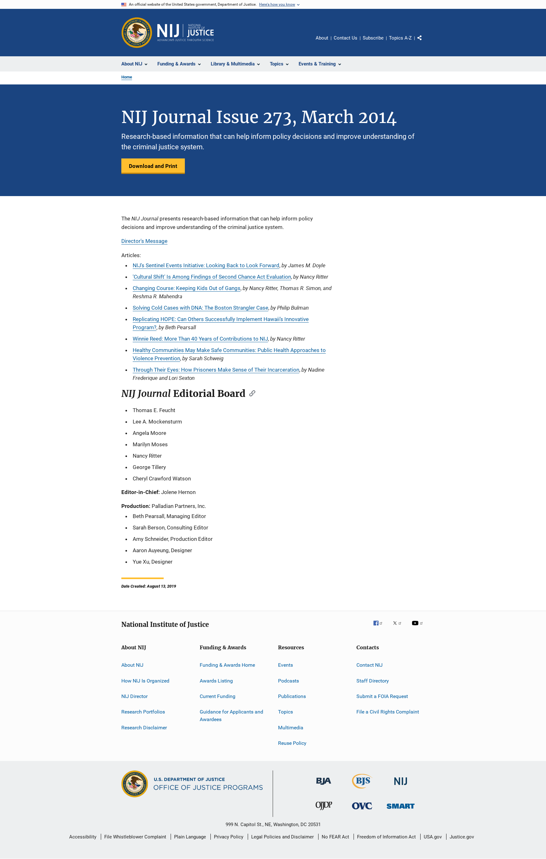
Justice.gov (462, 837)
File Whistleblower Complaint (135, 837)
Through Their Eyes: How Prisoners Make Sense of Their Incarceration (216, 370)
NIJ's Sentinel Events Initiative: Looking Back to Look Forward (206, 265)
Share (424, 42)
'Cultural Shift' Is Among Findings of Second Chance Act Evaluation (212, 277)
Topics (285, 712)
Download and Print (153, 166)
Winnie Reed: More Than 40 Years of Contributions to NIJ (200, 339)
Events (285, 665)
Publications (292, 696)
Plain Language (190, 837)
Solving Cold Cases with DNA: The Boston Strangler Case (200, 308)
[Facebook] (380, 627)
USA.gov (433, 837)
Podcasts (288, 680)
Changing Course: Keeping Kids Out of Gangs (186, 288)
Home (126, 77)
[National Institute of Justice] (400, 786)
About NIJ (132, 665)
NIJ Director (134, 696)
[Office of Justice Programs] (136, 32)
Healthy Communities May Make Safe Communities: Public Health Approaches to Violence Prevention (229, 354)
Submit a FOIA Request (382, 696)
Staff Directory (372, 680)
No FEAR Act (335, 837)
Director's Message (144, 241)
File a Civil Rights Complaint (387, 712)
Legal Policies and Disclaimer (282, 837)
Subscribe (373, 38)
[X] (399, 627)
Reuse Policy (292, 743)
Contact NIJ (369, 665)
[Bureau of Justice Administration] (323, 786)
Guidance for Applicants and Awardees (231, 715)
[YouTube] (418, 627)
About (322, 38)
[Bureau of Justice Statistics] (362, 789)
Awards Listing (216, 680)
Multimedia (290, 727)
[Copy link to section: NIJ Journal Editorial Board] (250, 393)
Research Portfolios (143, 712)
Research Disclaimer (144, 727)
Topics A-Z (400, 38)
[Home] (185, 32)
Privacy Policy (228, 837)
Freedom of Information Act (386, 837)
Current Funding (217, 696)
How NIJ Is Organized (145, 680)
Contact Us (345, 38)
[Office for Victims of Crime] (362, 810)
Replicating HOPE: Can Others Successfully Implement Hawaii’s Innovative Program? (221, 323)
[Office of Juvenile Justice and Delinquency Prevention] (324, 811)
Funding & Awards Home (227, 665)
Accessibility (82, 837)
